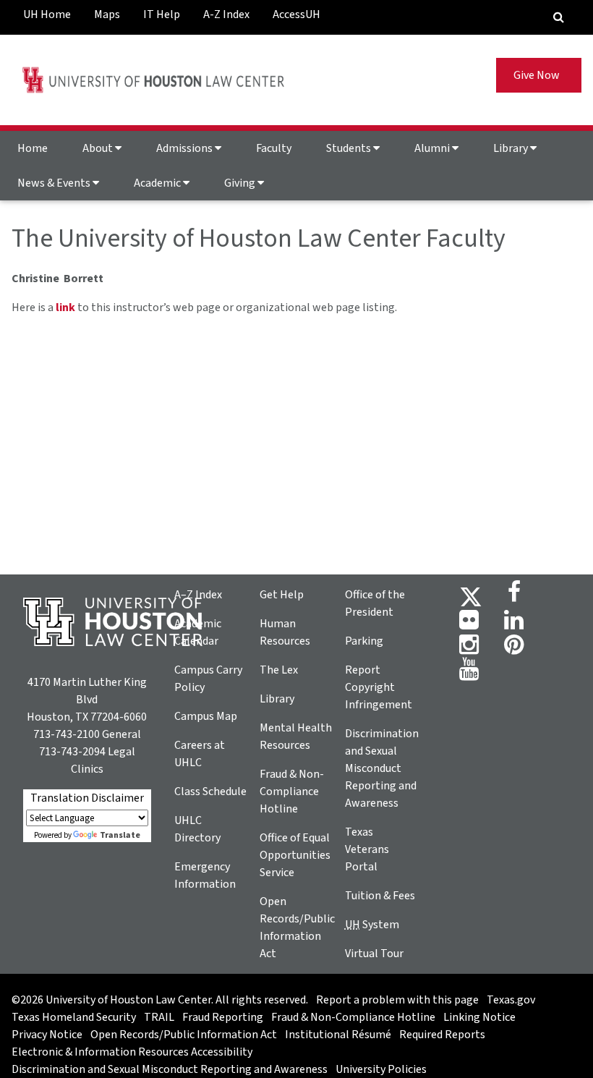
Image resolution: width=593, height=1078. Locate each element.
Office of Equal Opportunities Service (295, 855)
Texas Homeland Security (74, 1017)
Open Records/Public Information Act (183, 1035)
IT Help (161, 14)
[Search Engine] (558, 17)
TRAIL (159, 1017)
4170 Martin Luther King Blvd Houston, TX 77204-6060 (87, 699)
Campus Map (205, 716)
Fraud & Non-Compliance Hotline (292, 791)
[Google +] (469, 624)
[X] (471, 596)
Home (32, 148)
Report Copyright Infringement (378, 687)
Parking (364, 641)
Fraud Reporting (222, 1017)
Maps (107, 14)
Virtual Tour (374, 954)
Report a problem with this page (397, 1000)
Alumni (433, 148)
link (65, 307)
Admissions (185, 148)
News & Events (55, 183)
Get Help (282, 595)
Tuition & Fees (380, 896)
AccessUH (296, 14)
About (98, 148)
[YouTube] (469, 673)
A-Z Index (226, 14)
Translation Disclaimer (87, 798)
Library (511, 148)
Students (349, 148)
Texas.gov (511, 1000)
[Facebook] (514, 596)
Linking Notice (479, 1017)
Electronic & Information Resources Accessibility (132, 1052)
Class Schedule (210, 791)
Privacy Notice (47, 1035)
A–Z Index (198, 595)
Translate (120, 835)
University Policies (381, 1069)
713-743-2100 (66, 734)
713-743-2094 (72, 752)
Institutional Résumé (338, 1035)
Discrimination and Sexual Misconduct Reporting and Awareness (382, 768)
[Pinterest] (513, 649)
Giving (240, 183)
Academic (158, 183)
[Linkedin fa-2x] (513, 624)
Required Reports (442, 1035)
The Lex (279, 670)
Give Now (538, 75)
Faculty (273, 148)
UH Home (47, 14)
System (372, 925)
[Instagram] (469, 649)
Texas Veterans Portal (367, 849)
